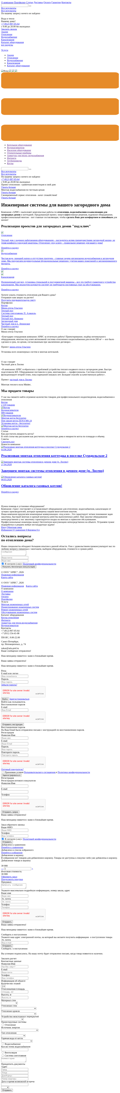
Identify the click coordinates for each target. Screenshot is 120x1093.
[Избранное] (10, 71)
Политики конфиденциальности (74, 772)
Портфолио (19, 2)
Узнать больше (8, 187)
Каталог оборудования (18, 65)
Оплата (47, 2)
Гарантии (56, 2)
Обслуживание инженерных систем (19, 612)
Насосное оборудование (19, 150)
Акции (10, 55)
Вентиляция (11, 1052)
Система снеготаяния (15, 1055)
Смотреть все (7, 441)
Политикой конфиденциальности (39, 564)
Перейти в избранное (12, 852)
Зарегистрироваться (19, 699)
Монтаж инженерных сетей (15, 604)
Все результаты (8, 8)
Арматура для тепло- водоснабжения (25, 155)
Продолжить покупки (12, 879)
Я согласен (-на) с (30, 564)
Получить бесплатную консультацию (18, 567)
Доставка (38, 2)
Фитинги (11, 158)
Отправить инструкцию (12, 724)
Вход (3, 527)
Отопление (12, 58)
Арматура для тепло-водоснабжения (19, 623)
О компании (7, 2)
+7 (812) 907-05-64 (10, 24)
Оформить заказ (9, 876)
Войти (5, 699)
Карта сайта (7, 577)
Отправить (7, 842)
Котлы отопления (10, 617)
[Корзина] (16, 71)
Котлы (10, 163)
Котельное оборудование (19, 145)
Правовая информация (12, 575)
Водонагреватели (15, 147)
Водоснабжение (15, 60)
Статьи (29, 2)
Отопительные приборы (19, 153)
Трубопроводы (14, 161)
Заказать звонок (9, 29)
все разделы (7, 45)
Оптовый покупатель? (12, 769)
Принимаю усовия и (47, 772)
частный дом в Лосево (21, 379)
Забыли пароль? (9, 685)
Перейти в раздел (10, 326)
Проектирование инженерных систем (20, 607)
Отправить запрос (10, 812)
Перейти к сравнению (12, 847)
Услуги (4, 50)
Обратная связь (14, 527)
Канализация (13, 63)
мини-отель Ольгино (20, 347)
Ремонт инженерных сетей (14, 609)
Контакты (66, 2)
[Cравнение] (13, 71)
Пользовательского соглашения (40, 772)
